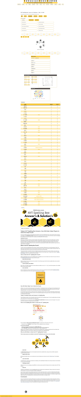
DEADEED (25, 123)
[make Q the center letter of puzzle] (40, 47)
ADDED (25, 106)
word (25, 104)
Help (62, 4)
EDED (25, 137)
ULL (25, 182)
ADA (25, 168)
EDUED (25, 140)
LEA (25, 154)
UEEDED (25, 204)
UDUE (25, 192)
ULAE (25, 189)
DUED (25, 132)
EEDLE (25, 175)
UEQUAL (25, 194)
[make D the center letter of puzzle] (37, 42)
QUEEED (25, 185)
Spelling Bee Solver (42, 235)
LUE (25, 161)
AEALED (25, 114)
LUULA (25, 163)
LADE (25, 144)
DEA (25, 125)
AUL (25, 118)
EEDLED (25, 177)
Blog (44, 4)
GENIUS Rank (52, 356)
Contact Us (56, 4)
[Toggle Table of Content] (31, 228)
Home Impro (33, 4)
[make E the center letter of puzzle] (43, 42)
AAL (25, 109)
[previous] (24, 36)
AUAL (25, 116)
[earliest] (21, 36)
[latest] (28, 36)
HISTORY (35, 16)
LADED (25, 149)
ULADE (25, 201)
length (51, 104)
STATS (45, 16)
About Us (60, 4)
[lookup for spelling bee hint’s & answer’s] (22, 16)
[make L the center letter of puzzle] (43, 45)
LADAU (25, 147)
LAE (25, 151)
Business (29, 4)
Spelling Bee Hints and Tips (26, 257)
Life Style (41, 4)
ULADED (25, 199)
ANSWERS (30, 16)
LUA (25, 159)
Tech (26, 4)
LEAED (25, 156)
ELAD (25, 135)
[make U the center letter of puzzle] (36, 44)
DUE (25, 130)
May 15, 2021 (42, 49)
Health (37, 4)
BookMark (51, 4)
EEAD (25, 142)
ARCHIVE (40, 16)
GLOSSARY (23, 4)
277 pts (34, 62)
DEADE (25, 121)
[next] (26, 36)
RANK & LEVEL (19, 4)
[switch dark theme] (26, 392)
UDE (25, 180)
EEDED (25, 173)
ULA (25, 187)
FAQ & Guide (47, 4)
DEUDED (25, 128)
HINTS (25, 16)
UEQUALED (25, 196)
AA (25, 166)
